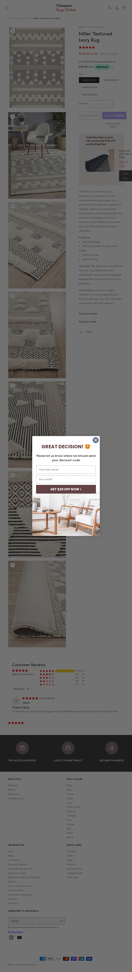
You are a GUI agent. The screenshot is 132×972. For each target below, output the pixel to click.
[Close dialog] (96, 440)
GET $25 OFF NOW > (66, 489)
